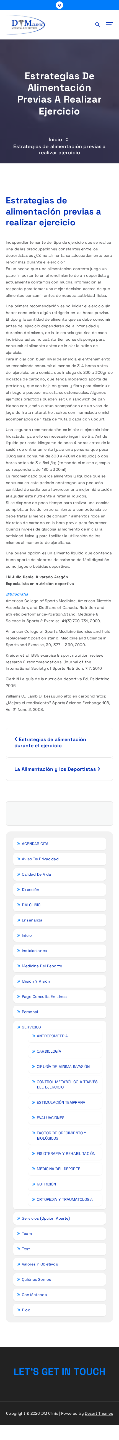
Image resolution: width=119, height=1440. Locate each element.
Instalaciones (34, 950)
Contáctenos (34, 1294)
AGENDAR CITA (35, 843)
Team (27, 1233)
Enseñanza (32, 920)
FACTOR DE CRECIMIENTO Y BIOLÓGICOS (61, 1135)
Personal (30, 1011)
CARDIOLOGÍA (49, 1051)
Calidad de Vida (36, 874)
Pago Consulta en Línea (44, 996)
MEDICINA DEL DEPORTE (58, 1168)
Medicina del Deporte (42, 965)
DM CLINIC (31, 904)
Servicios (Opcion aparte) (46, 1218)
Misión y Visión (36, 981)
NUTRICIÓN (46, 1184)
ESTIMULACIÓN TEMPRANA (61, 1102)
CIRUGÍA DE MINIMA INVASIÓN (63, 1066)
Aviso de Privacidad (40, 858)
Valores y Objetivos (40, 1264)
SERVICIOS (31, 1027)
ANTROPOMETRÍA (52, 1035)
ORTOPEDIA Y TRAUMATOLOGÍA (65, 1199)
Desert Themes (99, 1413)
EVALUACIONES (50, 1117)
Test (26, 1248)
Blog (26, 1309)
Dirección (30, 889)
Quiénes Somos (36, 1279)
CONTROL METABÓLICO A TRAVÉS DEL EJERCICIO (67, 1084)
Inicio (55, 139)
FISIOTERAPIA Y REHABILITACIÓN (66, 1153)
